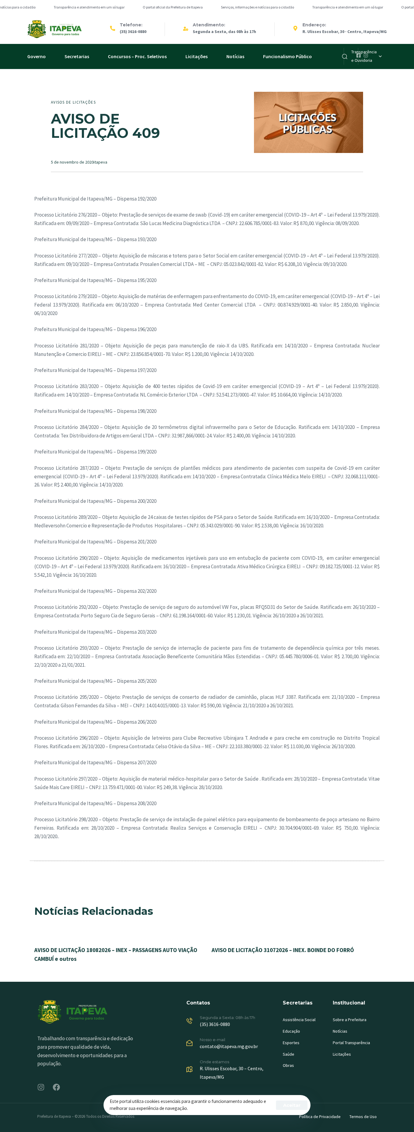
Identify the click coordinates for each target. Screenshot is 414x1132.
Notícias (235, 56)
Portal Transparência (351, 1042)
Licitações (196, 56)
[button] (366, 56)
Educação (291, 1031)
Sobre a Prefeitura (349, 1019)
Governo (36, 56)
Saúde (288, 1054)
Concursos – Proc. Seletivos (137, 56)
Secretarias (77, 56)
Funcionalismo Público (287, 56)
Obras (288, 1065)
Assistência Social (299, 1019)
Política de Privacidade (320, 1116)
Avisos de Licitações (73, 102)
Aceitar (292, 1105)
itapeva (100, 162)
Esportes (291, 1042)
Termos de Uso (363, 1116)
